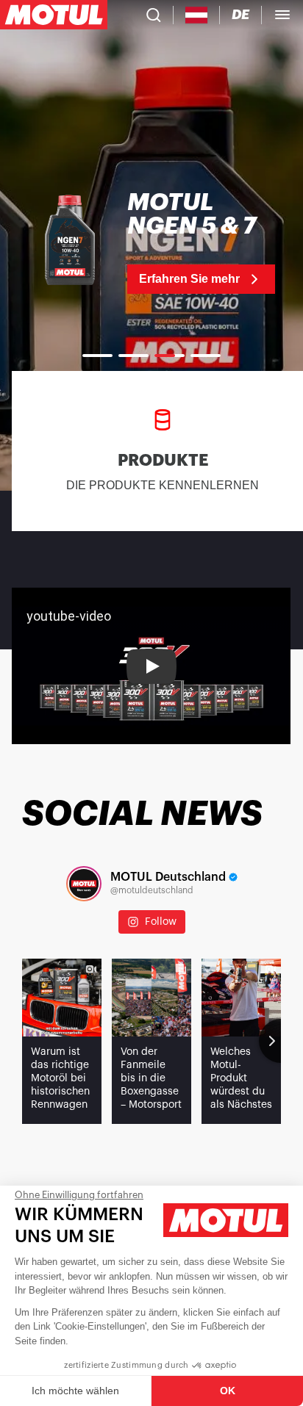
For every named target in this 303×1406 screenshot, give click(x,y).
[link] (151, 242)
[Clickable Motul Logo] (53, 14)
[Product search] (154, 14)
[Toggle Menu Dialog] (282, 15)
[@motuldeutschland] (84, 883)
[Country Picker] (197, 15)
